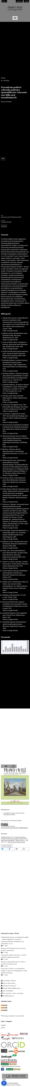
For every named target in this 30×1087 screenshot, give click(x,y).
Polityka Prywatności (9, 986)
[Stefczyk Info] (9, 1056)
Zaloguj (26, 1)
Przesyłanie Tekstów (9, 981)
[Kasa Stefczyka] (9, 1064)
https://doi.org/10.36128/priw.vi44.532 (11, 217)
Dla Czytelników (8, 991)
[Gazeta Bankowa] (9, 1060)
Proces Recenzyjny (9, 983)
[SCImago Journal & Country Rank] (12, 1016)
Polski (3, 1028)
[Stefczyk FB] (11, 1068)
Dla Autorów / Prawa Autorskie (13, 993)
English (3, 1025)
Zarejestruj (19, 1)
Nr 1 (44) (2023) (5, 80)
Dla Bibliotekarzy (8, 996)
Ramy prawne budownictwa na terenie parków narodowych (13, 949)
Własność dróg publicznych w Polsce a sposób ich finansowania (13, 963)
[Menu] (15, 18)
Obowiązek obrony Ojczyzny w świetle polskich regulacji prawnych (13, 956)
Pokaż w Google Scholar (10, 331)
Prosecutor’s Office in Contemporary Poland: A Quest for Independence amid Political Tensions (14, 971)
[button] (4, 848)
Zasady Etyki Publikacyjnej (11, 988)
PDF (3, 158)
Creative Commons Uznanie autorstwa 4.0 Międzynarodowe (14, 827)
